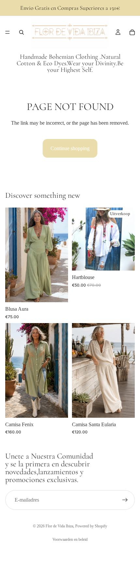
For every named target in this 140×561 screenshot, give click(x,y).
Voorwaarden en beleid (70, 539)
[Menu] (7, 32)
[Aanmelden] (125, 500)
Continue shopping (70, 148)
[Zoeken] (21, 32)
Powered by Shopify (91, 526)
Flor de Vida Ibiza (59, 526)
